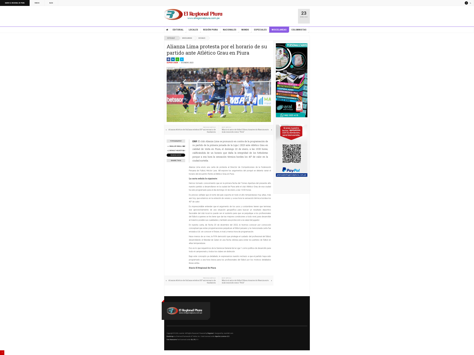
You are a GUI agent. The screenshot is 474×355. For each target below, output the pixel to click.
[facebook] (168, 59)
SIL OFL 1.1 (194, 339)
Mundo (245, 29)
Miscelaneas (279, 29)
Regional (210, 333)
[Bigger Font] (183, 146)
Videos (37, 3)
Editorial (178, 29)
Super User (172, 63)
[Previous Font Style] (168, 150)
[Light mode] (466, 3)
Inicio (167, 30)
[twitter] (182, 59)
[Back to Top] (2, 352)
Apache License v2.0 (222, 336)
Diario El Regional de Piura (15, 3)
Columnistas (298, 29)
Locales (193, 29)
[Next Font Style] (183, 150)
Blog (51, 3)
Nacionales (229, 29)
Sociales (201, 38)
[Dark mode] (470, 3)
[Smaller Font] (168, 146)
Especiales (260, 29)
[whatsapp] (177, 59)
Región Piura (210, 29)
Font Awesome (172, 339)
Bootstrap (170, 336)
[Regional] (193, 14)
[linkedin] (173, 59)
